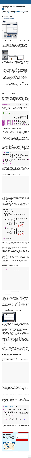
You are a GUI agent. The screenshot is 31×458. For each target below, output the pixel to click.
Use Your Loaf (15, 1)
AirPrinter (4, 428)
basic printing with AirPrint (20, 11)
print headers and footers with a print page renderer (11, 12)
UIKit (3, 9)
